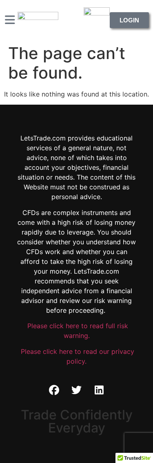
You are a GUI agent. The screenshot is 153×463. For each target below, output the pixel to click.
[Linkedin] (99, 390)
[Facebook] (54, 390)
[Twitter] (77, 390)
